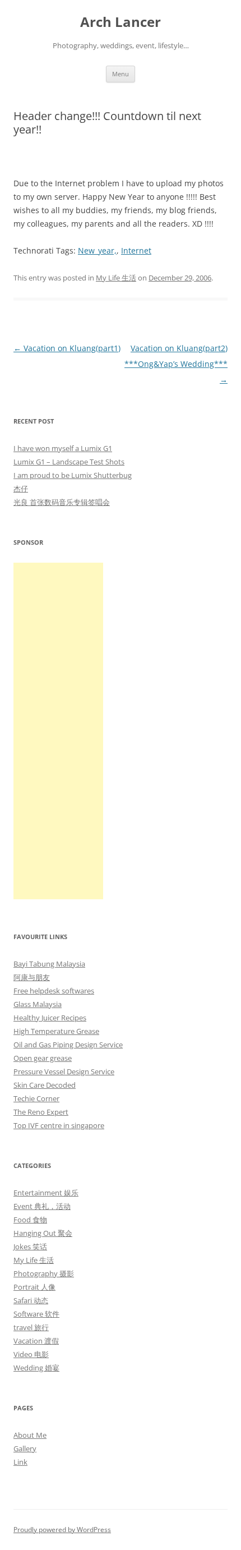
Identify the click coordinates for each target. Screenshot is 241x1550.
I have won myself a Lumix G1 (62, 448)
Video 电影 (31, 1354)
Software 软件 (36, 1314)
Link (20, 1462)
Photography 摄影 (43, 1273)
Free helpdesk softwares (53, 991)
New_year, (97, 250)
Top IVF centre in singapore (58, 1125)
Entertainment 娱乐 (45, 1193)
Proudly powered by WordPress (62, 1529)
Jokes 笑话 (30, 1246)
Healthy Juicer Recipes (49, 1018)
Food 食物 (30, 1220)
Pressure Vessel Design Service (63, 1071)
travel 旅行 (31, 1327)
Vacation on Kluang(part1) (67, 348)
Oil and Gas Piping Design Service (68, 1045)
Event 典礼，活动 (42, 1206)
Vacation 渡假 (36, 1341)
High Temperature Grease (56, 1031)
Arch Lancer (120, 22)
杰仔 (20, 489)
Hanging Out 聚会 (42, 1233)
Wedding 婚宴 (36, 1368)
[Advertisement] (58, 731)
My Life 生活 (116, 278)
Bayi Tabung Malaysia (49, 964)
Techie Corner (36, 1098)
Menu (120, 74)
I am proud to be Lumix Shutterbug (72, 475)
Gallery (24, 1448)
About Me (30, 1435)
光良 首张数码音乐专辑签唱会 (61, 502)
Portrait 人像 (34, 1287)
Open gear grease (42, 1058)
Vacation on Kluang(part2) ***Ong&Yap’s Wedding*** (176, 364)
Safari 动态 (30, 1300)
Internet (136, 250)
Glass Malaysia (37, 1004)
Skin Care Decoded (44, 1085)
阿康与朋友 (31, 977)
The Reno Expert (40, 1112)
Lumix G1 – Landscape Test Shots (68, 462)
